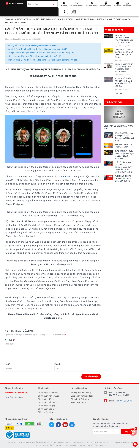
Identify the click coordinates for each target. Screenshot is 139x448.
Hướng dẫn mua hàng (81, 392)
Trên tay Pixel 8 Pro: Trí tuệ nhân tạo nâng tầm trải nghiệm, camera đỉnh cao (42, 60)
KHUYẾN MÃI (117, 5)
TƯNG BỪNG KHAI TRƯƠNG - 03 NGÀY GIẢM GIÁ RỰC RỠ (123, 178)
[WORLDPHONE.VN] (14, 3)
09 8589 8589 (21, 392)
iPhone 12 (67, 176)
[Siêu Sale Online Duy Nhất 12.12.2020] (108, 145)
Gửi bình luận (91, 376)
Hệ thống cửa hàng (14, 397)
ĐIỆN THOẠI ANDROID (105, 5)
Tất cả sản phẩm (78, 402)
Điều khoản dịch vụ (47, 412)
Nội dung (10, 340)
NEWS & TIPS (64, 14)
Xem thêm (119, 93)
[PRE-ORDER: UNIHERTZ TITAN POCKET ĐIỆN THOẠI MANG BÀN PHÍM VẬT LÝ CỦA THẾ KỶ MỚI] (108, 36)
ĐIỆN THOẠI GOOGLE (91, 5)
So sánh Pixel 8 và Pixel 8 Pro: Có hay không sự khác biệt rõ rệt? (37, 49)
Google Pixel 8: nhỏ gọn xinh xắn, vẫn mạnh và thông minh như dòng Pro (40, 52)
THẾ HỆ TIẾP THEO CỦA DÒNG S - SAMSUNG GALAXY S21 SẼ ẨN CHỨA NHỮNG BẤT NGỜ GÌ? (124, 167)
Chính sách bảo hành (47, 402)
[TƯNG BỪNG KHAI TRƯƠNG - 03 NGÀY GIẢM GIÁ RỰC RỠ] (108, 177)
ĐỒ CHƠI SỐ (74, 14)
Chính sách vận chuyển (48, 396)
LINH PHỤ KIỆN (127, 5)
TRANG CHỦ (64, 5)
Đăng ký (127, 431)
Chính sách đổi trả (46, 399)
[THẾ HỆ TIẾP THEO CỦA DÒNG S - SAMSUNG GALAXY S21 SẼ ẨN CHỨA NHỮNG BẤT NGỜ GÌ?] (108, 163)
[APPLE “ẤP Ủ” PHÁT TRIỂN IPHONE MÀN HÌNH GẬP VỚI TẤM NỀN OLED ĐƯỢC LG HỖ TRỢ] (108, 79)
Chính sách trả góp (47, 405)
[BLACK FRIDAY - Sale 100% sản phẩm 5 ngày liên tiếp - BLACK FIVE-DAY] (108, 152)
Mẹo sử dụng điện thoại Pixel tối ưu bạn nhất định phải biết (34, 56)
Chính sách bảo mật (47, 409)
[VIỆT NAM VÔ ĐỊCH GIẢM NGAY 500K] (119, 114)
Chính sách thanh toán (48, 392)
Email (57, 364)
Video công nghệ (114, 29)
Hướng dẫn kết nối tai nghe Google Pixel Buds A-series (32, 45)
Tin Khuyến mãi (113, 102)
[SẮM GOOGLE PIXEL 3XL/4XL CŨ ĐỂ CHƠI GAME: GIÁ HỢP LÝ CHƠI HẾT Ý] (108, 50)
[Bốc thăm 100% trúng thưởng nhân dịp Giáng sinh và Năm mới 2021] (108, 135)
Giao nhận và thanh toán (82, 396)
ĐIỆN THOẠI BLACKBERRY (76, 5)
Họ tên (8, 364)
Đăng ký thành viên (80, 399)
